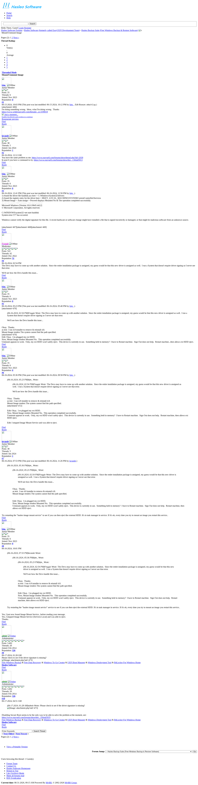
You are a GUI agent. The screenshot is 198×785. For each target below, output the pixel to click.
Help (8, 18)
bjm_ (4, 85)
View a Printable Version (17, 747)
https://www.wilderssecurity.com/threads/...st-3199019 (25, 112)
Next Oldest (8, 734)
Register (27, 28)
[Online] (12, 636)
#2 (3, 153)
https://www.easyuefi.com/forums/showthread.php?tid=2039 (57, 157)
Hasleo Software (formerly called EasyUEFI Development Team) (52, 30)
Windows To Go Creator (54, 662)
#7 (3, 458)
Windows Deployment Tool (99, 662)
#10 (3, 698)
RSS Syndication (13, 778)
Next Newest (21, 734)
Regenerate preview (10, 119)
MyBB (49, 783)
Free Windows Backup (11, 662)
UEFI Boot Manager (76, 662)
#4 (3, 261)
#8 (3, 546)
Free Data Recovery (32, 662)
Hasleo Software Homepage (18, 768)
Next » (16, 37)
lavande (5, 136)
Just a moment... (17, 115)
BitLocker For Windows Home (127, 662)
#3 (3, 191)
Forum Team (11, 763)
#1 (3, 102)
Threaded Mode (9, 72)
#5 (3, 304)
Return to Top (12, 771)
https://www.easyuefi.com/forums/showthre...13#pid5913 (58, 160)
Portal (8, 13)
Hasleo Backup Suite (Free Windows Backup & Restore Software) (109, 30)
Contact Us (11, 766)
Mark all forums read (15, 776)
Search (9, 15)
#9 (3, 653)
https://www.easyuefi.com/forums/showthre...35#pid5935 (26, 717)
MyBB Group (71, 783)
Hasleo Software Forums (11, 30)
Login (21, 28)
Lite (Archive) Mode (15, 773)
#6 (3, 373)
